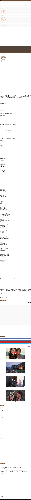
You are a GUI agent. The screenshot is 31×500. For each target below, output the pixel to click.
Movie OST (23, 470)
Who (1, 431)
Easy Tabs (2, 135)
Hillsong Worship (12, 468)
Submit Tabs (22, 51)
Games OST (2, 468)
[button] (29, 47)
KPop (9, 470)
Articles (16, 51)
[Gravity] (15, 443)
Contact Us (26, 51)
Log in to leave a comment (3, 297)
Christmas (1, 467)
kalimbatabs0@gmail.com (7, 495)
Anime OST (11, 465)
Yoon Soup (28, 473)
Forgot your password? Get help (5, 9)
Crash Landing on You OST (6, 467)
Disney (11, 467)
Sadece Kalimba (20, 471)
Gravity (1, 445)
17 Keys (1, 465)
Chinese (27, 465)
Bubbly (1, 424)
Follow (29, 343)
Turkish (12, 473)
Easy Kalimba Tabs (15, 467)
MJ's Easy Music (15, 470)
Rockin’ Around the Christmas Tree (6, 438)
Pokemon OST (14, 471)
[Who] (15, 429)
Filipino (26, 467)
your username (3, 5)
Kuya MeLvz (11, 470)
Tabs (8, 51)
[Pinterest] (2, 496)
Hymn (15, 468)
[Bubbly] (15, 422)
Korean (5, 470)
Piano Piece (7, 471)
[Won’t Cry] (15, 415)
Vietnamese (15, 473)
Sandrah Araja (24, 471)
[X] (3, 496)
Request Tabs (19, 51)
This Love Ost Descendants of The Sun (7, 459)
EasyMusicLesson (21, 467)
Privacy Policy (2, 11)
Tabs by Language (12, 51)
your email (2, 15)
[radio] (16, 105)
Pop (17, 471)
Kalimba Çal (1, 470)
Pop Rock (2, 130)
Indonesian (18, 468)
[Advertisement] (10, 32)
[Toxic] (15, 450)
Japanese (23, 468)
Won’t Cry (2, 417)
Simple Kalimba (6, 130)
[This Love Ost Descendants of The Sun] (15, 457)
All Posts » (1, 291)
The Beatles (9, 130)
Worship (24, 473)
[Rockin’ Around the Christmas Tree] (15, 436)
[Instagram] (1, 496)
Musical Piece (2, 471)
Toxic (1, 452)
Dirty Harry (2, 410)
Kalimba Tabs (2, 51)
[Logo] (6, 49)
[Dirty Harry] (15, 408)
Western (13, 130)
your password (3, 7)
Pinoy (11, 471)
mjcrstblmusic (19, 470)
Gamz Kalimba (7, 468)
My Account (6, 51)
